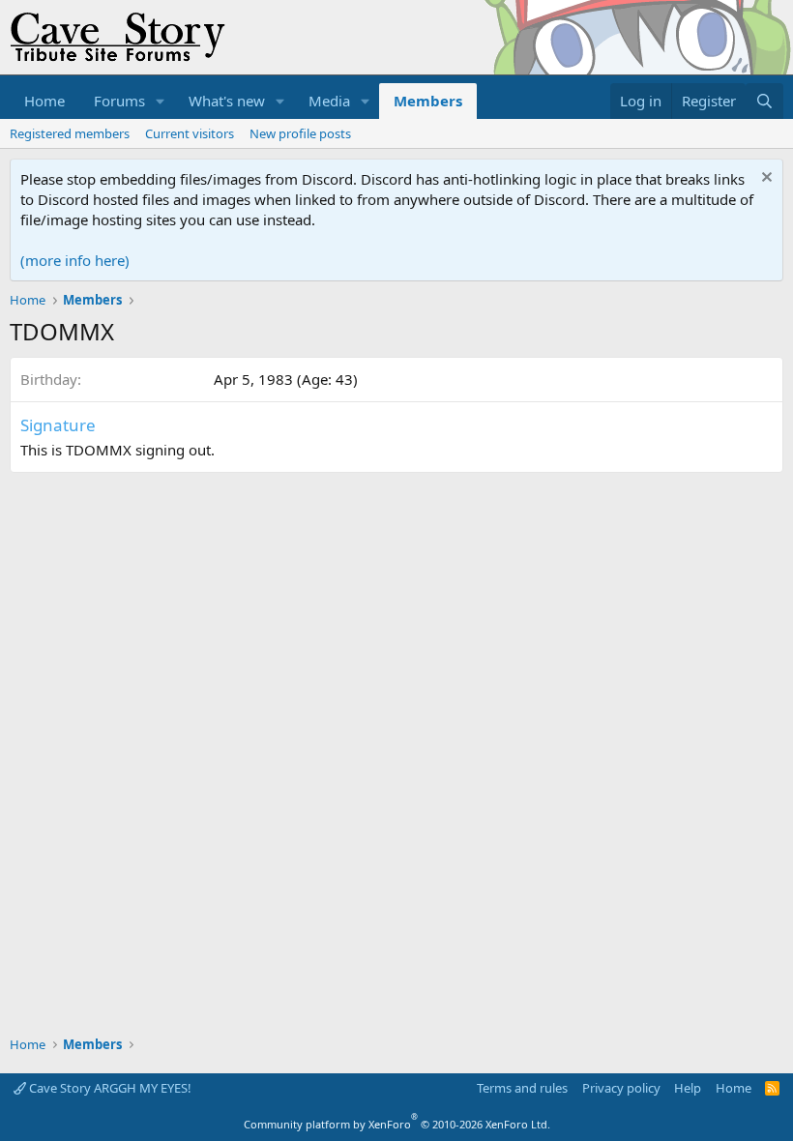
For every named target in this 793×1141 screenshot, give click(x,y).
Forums (119, 100)
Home (44, 100)
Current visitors (189, 133)
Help (687, 1088)
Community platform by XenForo (397, 1124)
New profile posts (300, 133)
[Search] (764, 101)
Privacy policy (621, 1088)
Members (428, 100)
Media (329, 100)
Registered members (70, 133)
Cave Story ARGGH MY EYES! (108, 1088)
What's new (227, 100)
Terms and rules (522, 1088)
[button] (160, 101)
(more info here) (75, 260)
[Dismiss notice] (764, 179)
